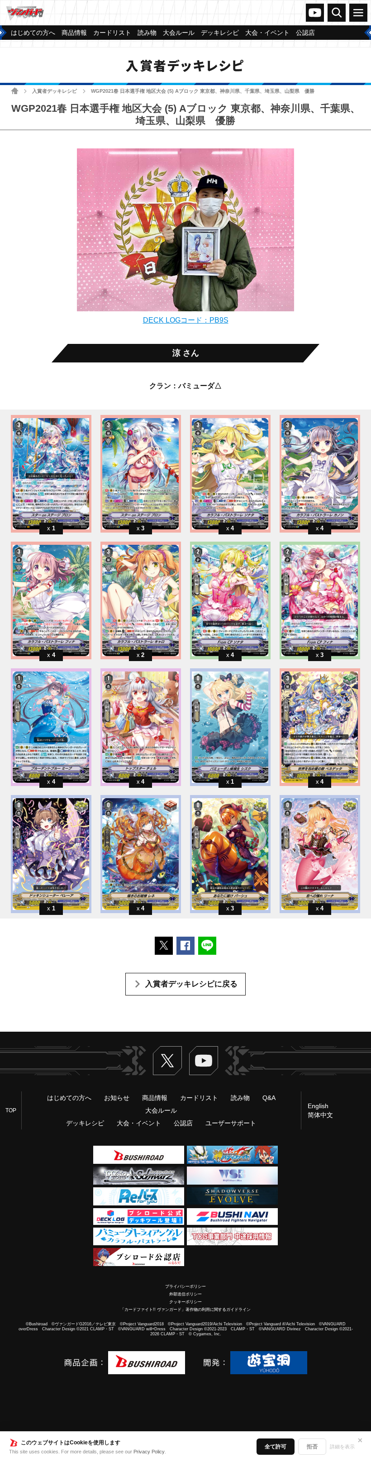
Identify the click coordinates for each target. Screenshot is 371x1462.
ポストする (164, 946)
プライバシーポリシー (185, 1286)
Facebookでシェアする (185, 946)
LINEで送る (207, 946)
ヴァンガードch (315, 13)
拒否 (312, 1446)
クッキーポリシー (185, 1302)
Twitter (167, 1060)
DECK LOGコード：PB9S (185, 320)
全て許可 (275, 1446)
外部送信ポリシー (185, 1294)
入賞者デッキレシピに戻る (191, 984)
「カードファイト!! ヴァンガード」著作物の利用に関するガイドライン (185, 1309)
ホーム (15, 91)
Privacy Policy (149, 1451)
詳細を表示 (342, 1446)
